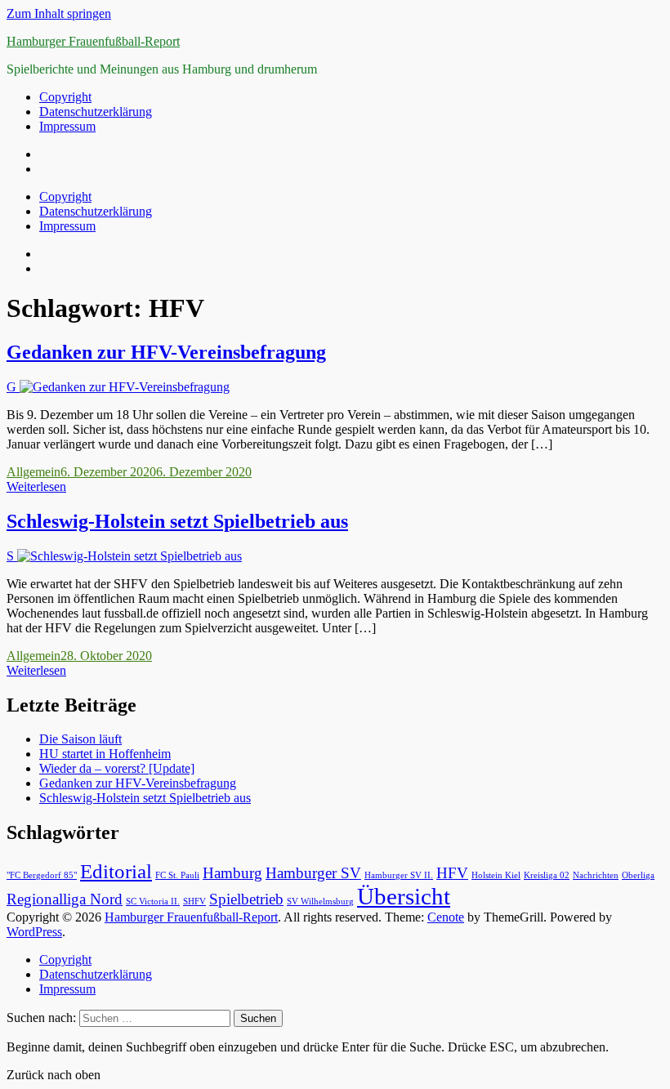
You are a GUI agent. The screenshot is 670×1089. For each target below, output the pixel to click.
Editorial (116, 871)
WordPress (34, 932)
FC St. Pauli (177, 875)
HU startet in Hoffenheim (105, 754)
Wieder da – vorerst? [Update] (116, 768)
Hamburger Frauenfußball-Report (93, 41)
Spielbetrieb (246, 899)
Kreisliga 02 (547, 875)
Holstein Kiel (495, 875)
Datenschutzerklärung (95, 111)
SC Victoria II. (153, 901)
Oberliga (638, 875)
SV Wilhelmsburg (320, 901)
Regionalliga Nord (65, 899)
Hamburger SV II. (398, 875)
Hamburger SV (313, 872)
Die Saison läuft (80, 739)
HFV (452, 872)
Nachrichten (596, 875)
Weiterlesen (36, 486)
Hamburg (232, 872)
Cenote (445, 917)
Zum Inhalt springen (59, 13)
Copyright (65, 97)
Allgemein (33, 472)
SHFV (194, 901)
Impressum (67, 126)
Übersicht (403, 896)
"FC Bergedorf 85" (42, 875)
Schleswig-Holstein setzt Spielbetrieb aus (177, 521)
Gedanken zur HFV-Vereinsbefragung (166, 352)
